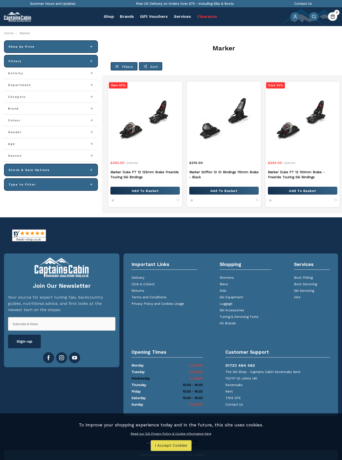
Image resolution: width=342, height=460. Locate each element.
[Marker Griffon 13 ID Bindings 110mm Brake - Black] (223, 118)
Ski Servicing (304, 291)
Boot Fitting (303, 278)
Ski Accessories (232, 310)
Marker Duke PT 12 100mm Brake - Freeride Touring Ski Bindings (296, 174)
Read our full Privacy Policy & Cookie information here (171, 433)
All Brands (228, 323)
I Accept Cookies (171, 445)
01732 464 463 (240, 365)
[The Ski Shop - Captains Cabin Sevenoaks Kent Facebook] (48, 357)
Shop (109, 16)
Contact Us (234, 404)
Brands (127, 16)
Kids (223, 291)
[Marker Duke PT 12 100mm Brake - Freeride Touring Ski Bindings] (302, 118)
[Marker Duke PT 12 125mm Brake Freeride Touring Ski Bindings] (145, 118)
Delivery (137, 278)
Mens (224, 284)
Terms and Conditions (148, 297)
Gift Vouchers (154, 16)
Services (182, 16)
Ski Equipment (231, 297)
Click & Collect (143, 284)
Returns (137, 291)
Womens (227, 278)
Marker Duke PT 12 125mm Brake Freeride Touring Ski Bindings (144, 174)
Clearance (207, 16)
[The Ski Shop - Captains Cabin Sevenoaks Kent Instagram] (61, 357)
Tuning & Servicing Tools (239, 317)
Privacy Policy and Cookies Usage (157, 304)
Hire (297, 297)
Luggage (226, 304)
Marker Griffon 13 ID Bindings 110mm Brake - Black (224, 174)
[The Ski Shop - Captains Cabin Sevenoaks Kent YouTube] (74, 357)
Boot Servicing (305, 284)
